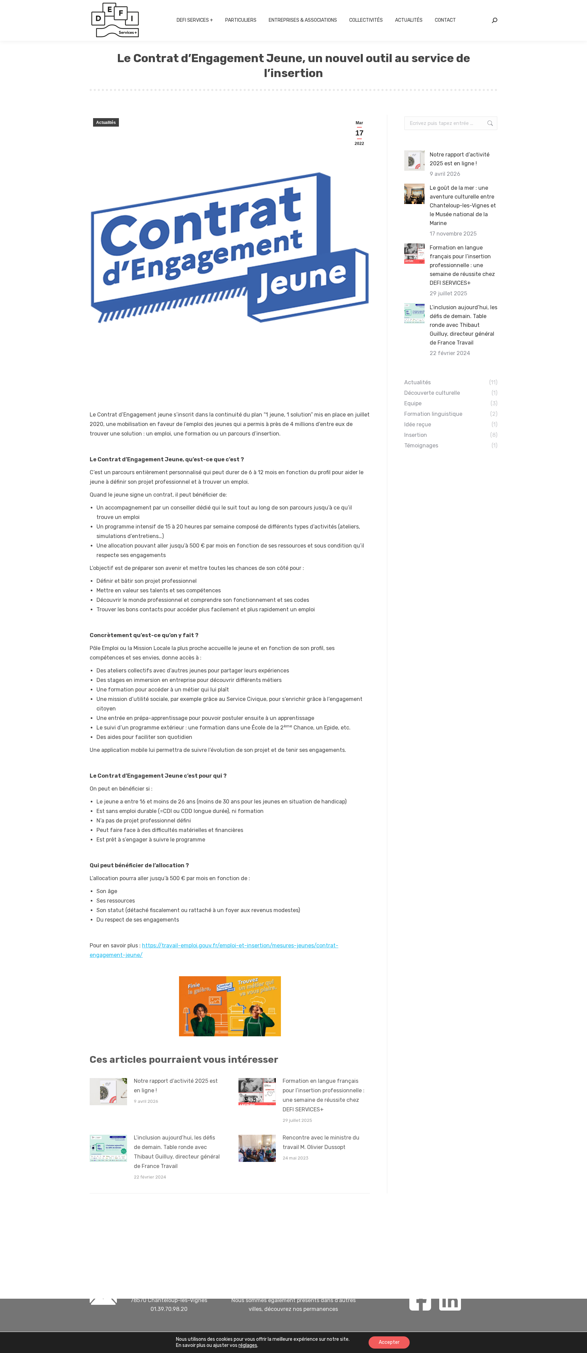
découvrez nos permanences (301, 1309)
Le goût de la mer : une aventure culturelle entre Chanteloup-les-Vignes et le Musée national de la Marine (463, 205)
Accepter (389, 1342)
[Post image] (108, 1091)
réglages (247, 1345)
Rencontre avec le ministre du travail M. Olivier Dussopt (321, 1142)
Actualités (106, 122)
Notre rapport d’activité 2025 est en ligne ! (176, 1086)
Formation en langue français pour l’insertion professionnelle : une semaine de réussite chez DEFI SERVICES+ (323, 1095)
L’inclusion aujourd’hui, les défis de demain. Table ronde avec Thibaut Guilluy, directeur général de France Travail (177, 1151)
